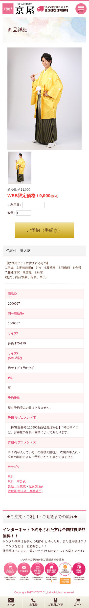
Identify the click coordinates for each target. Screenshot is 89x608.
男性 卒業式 (17, 481)
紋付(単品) (36, 486)
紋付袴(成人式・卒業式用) (25, 491)
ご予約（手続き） (44, 230)
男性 (11, 476)
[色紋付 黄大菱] (44, 98)
